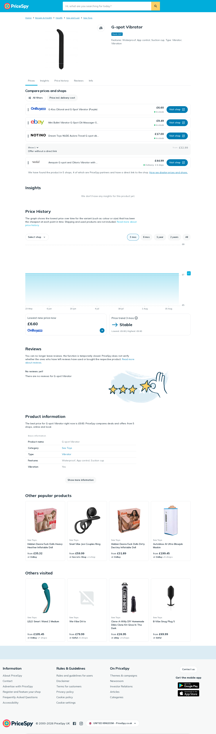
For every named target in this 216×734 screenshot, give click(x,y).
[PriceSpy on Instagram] (81, 723)
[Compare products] (101, 28)
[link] (45, 531)
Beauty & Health (43, 18)
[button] (35, 97)
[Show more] (28, 109)
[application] (108, 277)
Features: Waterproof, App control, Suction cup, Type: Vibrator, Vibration (146, 42)
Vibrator (66, 454)
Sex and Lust (73, 18)
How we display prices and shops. (168, 172)
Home (28, 18)
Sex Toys (87, 18)
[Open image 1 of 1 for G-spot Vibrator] (61, 49)
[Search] (155, 6)
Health (59, 18)
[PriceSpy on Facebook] (74, 723)
